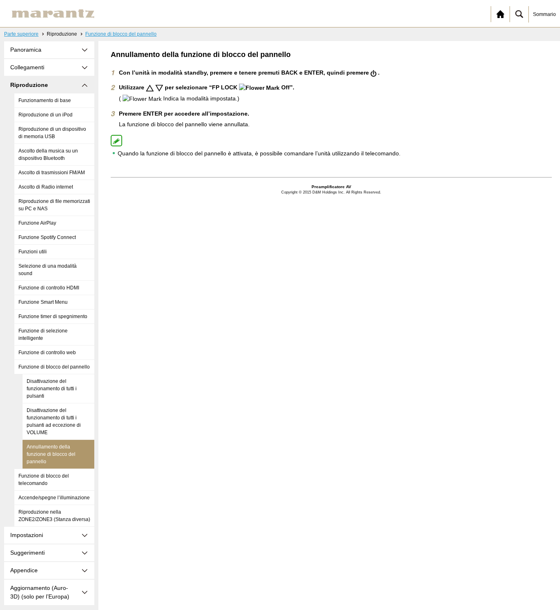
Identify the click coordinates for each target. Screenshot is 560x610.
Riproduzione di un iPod (45, 115)
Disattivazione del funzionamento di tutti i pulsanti (52, 388)
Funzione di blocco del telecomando (43, 479)
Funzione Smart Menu (43, 302)
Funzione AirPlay (37, 223)
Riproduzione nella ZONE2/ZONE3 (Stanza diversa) (54, 515)
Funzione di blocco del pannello (121, 34)
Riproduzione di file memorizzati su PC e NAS (54, 205)
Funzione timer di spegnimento (52, 316)
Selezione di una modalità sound (47, 269)
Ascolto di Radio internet (45, 187)
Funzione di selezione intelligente (43, 334)
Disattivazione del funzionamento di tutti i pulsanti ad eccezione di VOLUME (54, 421)
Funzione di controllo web (47, 352)
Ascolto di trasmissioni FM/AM (51, 172)
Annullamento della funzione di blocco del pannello (51, 454)
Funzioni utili (32, 252)
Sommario (544, 14)
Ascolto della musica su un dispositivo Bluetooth (48, 154)
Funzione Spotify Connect (47, 237)
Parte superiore (21, 34)
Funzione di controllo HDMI (48, 288)
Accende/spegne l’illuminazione (54, 498)
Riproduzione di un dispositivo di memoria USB (52, 132)
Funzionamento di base (44, 100)
